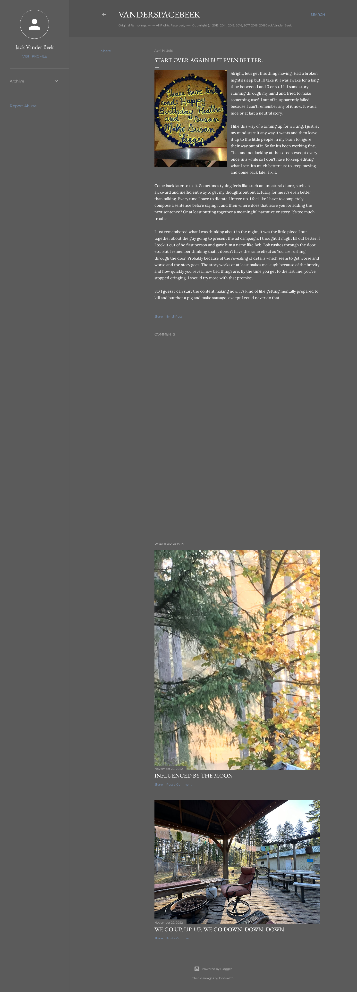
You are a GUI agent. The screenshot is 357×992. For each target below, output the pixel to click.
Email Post (174, 316)
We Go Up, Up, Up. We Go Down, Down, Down (219, 929)
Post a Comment (179, 784)
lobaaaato (226, 978)
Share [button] (106, 51)
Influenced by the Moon (193, 775)
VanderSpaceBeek (159, 14)
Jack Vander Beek (34, 47)
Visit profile (34, 56)
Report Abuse (23, 106)
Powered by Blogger (217, 969)
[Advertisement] (237, 496)
